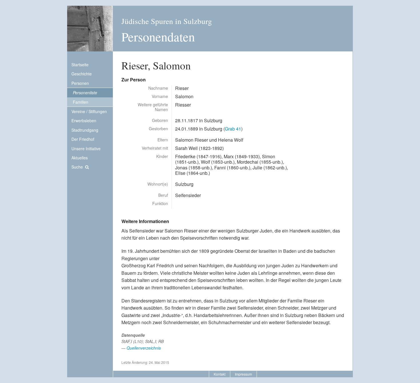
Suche (77, 167)
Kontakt (219, 374)
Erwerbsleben (83, 120)
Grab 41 (233, 128)
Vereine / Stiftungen (89, 111)
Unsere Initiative (86, 148)
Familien (80, 102)
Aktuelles (79, 158)
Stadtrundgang (84, 130)
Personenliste (85, 92)
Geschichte (81, 74)
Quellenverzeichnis (144, 348)
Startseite (80, 64)
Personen (80, 83)
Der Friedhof (82, 139)
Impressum (243, 374)
